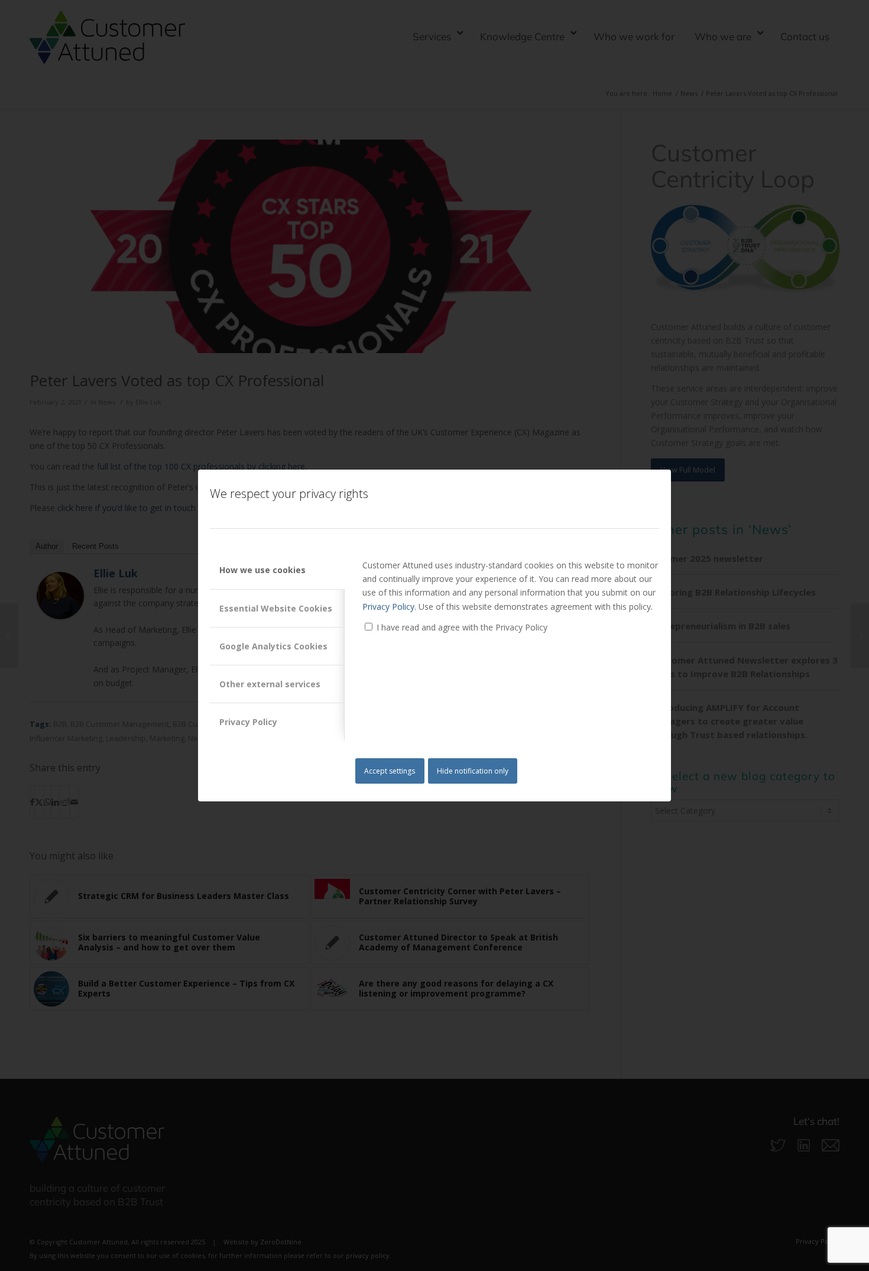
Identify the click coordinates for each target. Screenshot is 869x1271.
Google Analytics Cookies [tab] (273, 646)
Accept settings (389, 771)
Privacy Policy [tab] (248, 721)
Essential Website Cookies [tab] (275, 608)
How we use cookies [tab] (262, 569)
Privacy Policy (388, 606)
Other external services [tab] (269, 684)
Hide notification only (472, 771)
